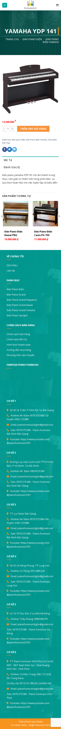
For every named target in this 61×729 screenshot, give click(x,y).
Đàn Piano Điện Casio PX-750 (43, 233)
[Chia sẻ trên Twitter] (9, 149)
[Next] (58, 222)
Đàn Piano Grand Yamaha (21, 310)
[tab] (30, 160)
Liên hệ (11, 270)
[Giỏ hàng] (57, 5)
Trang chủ (12, 39)
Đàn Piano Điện (15, 289)
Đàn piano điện (32, 39)
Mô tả (8, 160)
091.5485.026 (37, 571)
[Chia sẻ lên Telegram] (14, 149)
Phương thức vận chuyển (20, 355)
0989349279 (41, 619)
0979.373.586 (37, 415)
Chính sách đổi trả (17, 339)
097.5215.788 (27, 683)
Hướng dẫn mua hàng (19, 350)
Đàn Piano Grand (16, 294)
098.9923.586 (37, 471)
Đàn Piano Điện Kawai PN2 (13, 233)
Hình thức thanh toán (19, 344)
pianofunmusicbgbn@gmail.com (35, 424)
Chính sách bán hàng (18, 334)
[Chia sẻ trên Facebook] (4, 149)
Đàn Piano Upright (17, 315)
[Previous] (2, 222)
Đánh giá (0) (12, 167)
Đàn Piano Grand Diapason (22, 299)
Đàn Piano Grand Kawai (20, 305)
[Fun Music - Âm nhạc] (30, 5)
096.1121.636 (44, 674)
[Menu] (4, 5)
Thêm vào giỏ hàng (33, 128)
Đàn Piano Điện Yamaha (51, 41)
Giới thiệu (12, 265)
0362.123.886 (22, 419)
